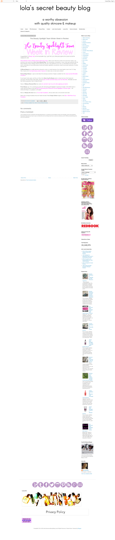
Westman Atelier (86, 109)
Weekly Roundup (44, 102)
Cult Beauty (85, 57)
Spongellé (85, 95)
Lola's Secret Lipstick (56, 29)
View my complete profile (86, 473)
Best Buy (84, 44)
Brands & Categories (25, 31)
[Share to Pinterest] (46, 101)
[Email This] (40, 101)
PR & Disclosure (33, 29)
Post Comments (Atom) (31, 180)
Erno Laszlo (85, 60)
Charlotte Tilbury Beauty (88, 50)
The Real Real (86, 103)
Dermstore (85, 58)
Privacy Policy (42, 29)
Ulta (83, 105)
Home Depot (85, 65)
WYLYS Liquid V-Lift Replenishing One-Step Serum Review (88, 260)
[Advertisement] (49, 164)
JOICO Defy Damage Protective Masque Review (87, 266)
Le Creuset (85, 71)
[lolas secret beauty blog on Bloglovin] (86, 235)
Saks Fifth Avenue (86, 87)
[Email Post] (38, 100)
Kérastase (85, 66)
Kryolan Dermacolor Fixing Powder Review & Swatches (91, 294)
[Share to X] (43, 101)
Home (22, 29)
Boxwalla (84, 49)
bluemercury (85, 47)
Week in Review (38, 102)
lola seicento (86, 470)
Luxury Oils (65, 29)
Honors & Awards (73, 29)
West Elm (85, 108)
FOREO (84, 63)
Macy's (84, 74)
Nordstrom (85, 81)
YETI (84, 113)
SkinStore (85, 92)
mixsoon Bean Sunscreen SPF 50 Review (91, 359)
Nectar (84, 77)
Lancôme (85, 69)
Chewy (84, 52)
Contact (48, 29)
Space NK (85, 93)
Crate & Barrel (86, 53)
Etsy (83, 61)
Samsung (85, 89)
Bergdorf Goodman (87, 42)
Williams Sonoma (86, 111)
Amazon (84, 41)
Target (84, 98)
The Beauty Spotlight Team (29, 102)
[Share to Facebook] (44, 101)
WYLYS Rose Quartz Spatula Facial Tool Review (87, 252)
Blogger (79, 528)
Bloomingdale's (86, 45)
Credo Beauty (85, 55)
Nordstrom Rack (86, 82)
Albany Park (85, 39)
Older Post (75, 177)
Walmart (84, 106)
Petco (84, 84)
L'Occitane (85, 68)
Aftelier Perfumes (86, 37)
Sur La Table (85, 97)
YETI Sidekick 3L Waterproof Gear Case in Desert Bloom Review (88, 256)
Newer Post (23, 177)
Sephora (84, 90)
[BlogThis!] (41, 101)
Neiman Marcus (86, 79)
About (26, 29)
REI (83, 85)
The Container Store (87, 101)
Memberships (82, 29)
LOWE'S (84, 73)
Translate (86, 175)
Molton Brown (85, 76)
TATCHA (84, 100)
